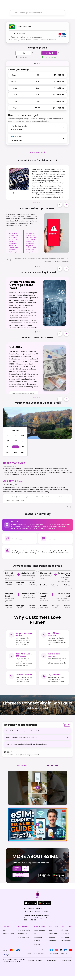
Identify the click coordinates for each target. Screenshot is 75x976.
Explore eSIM (16, 868)
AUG (13, 430)
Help (68, 725)
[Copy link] (14, 193)
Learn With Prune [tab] (51, 765)
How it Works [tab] (22, 765)
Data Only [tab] (37, 64)
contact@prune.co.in (34, 908)
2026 (17, 430)
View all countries (36, 152)
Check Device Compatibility (19, 875)
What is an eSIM (26, 868)
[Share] (10, 193)
